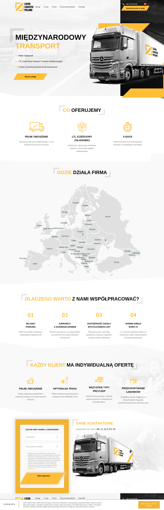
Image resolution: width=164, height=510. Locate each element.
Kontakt (82, 7)
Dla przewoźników (67, 7)
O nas (46, 7)
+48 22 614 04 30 (131, 4)
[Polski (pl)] (145, 4)
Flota (54, 7)
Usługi (37, 7)
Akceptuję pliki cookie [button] (149, 505)
